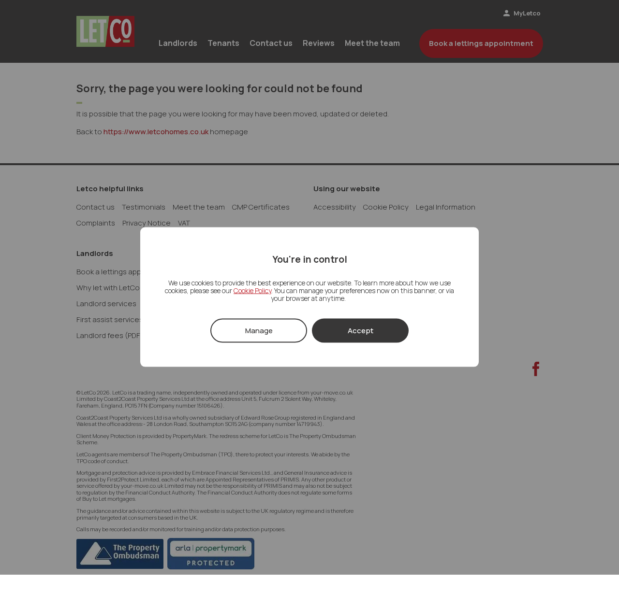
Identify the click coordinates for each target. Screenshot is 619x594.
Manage (259, 330)
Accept (360, 330)
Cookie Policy (252, 290)
